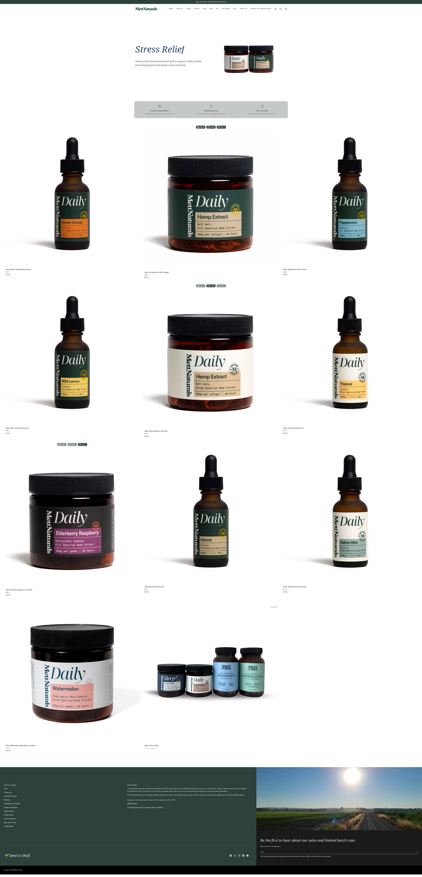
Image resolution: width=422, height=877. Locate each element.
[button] (243, 9)
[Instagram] (239, 856)
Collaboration (8, 826)
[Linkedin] (243, 856)
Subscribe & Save (10, 796)
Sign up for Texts (10, 822)
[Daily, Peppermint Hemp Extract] (349, 196)
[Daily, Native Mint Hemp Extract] (349, 514)
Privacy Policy (305, 856)
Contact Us (8, 792)
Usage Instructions (10, 807)
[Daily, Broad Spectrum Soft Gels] (211, 358)
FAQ (5, 789)
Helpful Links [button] (10, 785)
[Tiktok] (235, 856)
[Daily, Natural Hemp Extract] (211, 514)
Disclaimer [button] (132, 785)
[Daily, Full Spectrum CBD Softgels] (211, 199)
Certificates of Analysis (12, 804)
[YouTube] (247, 856)
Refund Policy (9, 811)
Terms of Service (320, 856)
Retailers (7, 800)
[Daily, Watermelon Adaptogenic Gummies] (72, 672)
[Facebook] (231, 856)
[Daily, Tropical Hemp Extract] (349, 355)
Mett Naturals (12, 870)
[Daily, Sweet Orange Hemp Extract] (72, 196)
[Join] (415, 852)
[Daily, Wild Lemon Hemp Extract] (72, 355)
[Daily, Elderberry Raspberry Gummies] (72, 517)
